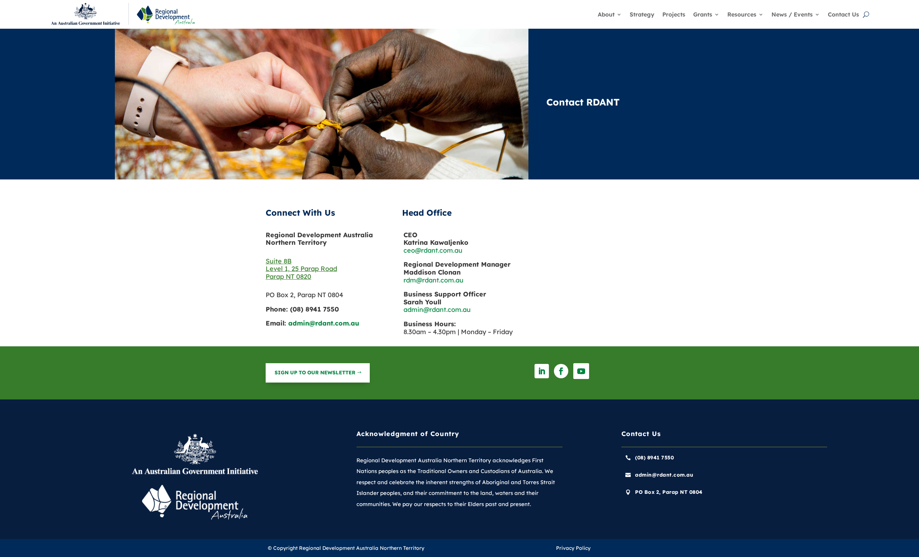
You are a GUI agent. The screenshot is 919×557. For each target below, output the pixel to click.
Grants (702, 14)
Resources (741, 14)
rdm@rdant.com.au (433, 280)
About (606, 14)
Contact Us (843, 14)
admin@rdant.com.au (323, 323)
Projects (673, 14)
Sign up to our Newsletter (315, 372)
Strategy (642, 14)
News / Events (792, 14)
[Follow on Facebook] (561, 371)
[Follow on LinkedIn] (542, 371)
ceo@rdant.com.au (432, 250)
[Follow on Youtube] (581, 371)
